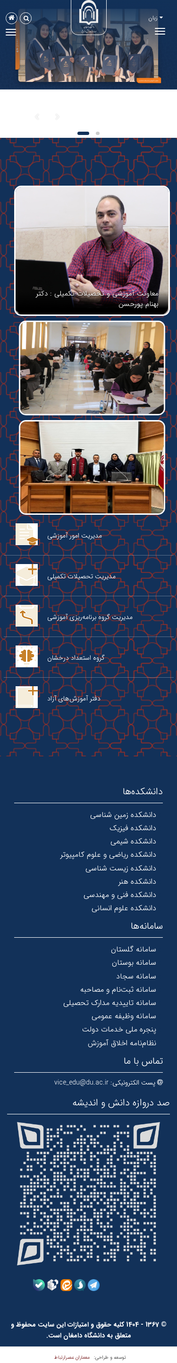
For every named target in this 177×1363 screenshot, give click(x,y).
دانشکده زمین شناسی (123, 815)
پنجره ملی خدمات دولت (119, 1029)
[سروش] (80, 1284)
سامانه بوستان (134, 962)
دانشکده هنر (137, 882)
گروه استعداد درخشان (76, 658)
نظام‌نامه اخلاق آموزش (122, 1043)
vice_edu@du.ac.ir (81, 1082)
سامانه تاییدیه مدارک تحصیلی (109, 1003)
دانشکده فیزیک (133, 828)
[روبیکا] (53, 1284)
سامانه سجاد (136, 976)
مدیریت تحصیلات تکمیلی (81, 576)
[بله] (39, 1284)
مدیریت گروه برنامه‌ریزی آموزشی (90, 617)
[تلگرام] (94, 1284)
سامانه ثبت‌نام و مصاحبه (118, 989)
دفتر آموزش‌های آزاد (74, 698)
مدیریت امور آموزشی (74, 535)
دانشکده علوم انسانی (124, 908)
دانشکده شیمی (133, 841)
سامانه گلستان (133, 949)
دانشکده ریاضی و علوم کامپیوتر (108, 855)
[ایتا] (66, 1284)
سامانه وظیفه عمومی (124, 1016)
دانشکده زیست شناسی (120, 868)
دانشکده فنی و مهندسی (120, 895)
